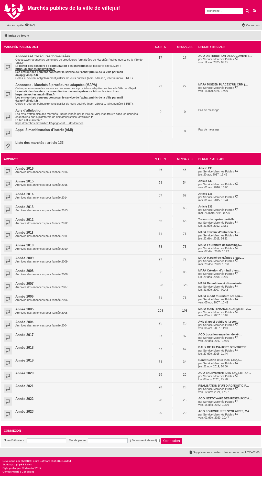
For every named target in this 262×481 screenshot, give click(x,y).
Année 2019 (24, 360)
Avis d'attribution (28, 110)
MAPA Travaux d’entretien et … (219, 232)
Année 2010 (24, 245)
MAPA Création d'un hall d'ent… (220, 270)
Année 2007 (24, 284)
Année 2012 (24, 220)
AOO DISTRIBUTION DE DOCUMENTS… (225, 55)
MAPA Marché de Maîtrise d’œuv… (221, 257)
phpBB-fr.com (24, 464)
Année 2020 (24, 373)
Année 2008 (24, 271)
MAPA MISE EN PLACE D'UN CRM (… (223, 84)
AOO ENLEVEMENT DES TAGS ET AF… (224, 372)
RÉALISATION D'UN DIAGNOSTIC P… (223, 385)
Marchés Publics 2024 (21, 46)
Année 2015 (24, 181)
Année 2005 (24, 309)
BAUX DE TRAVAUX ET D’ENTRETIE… (223, 347)
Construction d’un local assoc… (220, 360)
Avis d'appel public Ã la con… (218, 321)
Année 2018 (24, 347)
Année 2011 (24, 232)
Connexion (12, 430)
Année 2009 (24, 258)
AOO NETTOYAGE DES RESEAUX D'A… (225, 398)
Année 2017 (24, 335)
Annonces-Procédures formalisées (42, 56)
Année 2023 (24, 411)
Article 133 (205, 168)
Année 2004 (24, 322)
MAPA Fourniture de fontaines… (220, 244)
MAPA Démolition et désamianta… (221, 283)
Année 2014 (24, 194)
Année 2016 (24, 168)
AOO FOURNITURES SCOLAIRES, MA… (225, 411)
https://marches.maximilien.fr (35, 68)
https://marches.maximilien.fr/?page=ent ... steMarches (49, 123)
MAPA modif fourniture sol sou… (220, 296)
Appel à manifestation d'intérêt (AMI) (44, 130)
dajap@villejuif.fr (26, 74)
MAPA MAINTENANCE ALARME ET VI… (224, 308)
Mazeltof (30, 468)
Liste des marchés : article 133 (39, 143)
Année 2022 (24, 399)
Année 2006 (24, 296)
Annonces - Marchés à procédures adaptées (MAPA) (56, 85)
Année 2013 (24, 207)
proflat (13, 468)
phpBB (25, 461)
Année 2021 (24, 386)
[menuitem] (30, 25)
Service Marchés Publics (218, 59)
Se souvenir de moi (144, 440)
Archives (11, 159)
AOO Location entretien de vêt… (220, 334)
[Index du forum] (14, 10)
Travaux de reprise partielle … (218, 219)
